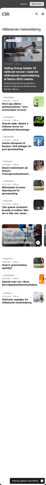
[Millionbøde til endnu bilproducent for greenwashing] (23, 187)
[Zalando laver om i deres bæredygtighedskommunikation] (23, 280)
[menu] (43, 14)
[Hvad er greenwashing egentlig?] (23, 264)
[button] (38, 243)
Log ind (23, 4)
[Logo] (6, 14)
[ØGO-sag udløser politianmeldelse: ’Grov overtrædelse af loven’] (23, 104)
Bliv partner (37, 4)
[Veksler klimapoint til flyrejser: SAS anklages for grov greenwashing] (23, 143)
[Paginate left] (4, 235)
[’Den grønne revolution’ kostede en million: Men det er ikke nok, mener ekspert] (23, 207)
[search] (36, 14)
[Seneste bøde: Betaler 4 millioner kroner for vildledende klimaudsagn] (23, 123)
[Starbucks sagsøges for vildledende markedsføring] (23, 298)
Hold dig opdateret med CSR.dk (25, 481)
